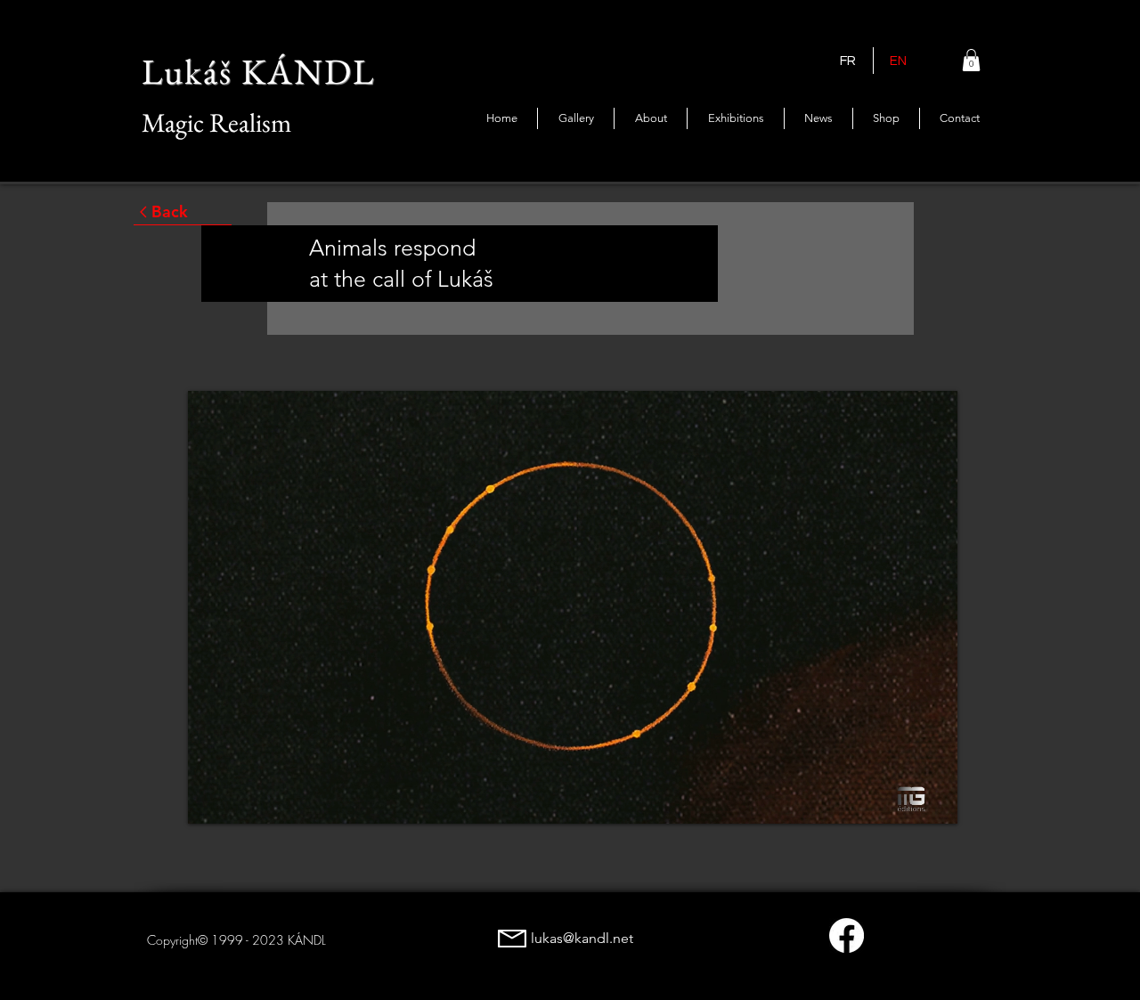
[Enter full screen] (933, 799)
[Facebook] (846, 935)
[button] (736, 118)
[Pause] (211, 799)
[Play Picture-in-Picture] (903, 799)
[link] (971, 60)
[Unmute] (241, 799)
